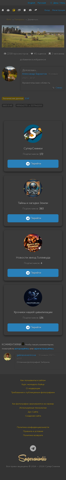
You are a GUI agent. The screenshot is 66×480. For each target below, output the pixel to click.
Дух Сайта (33, 412)
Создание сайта (33, 416)
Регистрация (58, 10)
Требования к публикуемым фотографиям (33, 392)
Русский (42, 3)
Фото (8, 19)
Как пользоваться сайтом (33, 380)
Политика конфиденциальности (33, 427)
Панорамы (19, 19)
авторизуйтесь (21, 348)
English (31, 3)
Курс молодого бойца (33, 384)
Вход (47, 10)
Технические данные (13, 98)
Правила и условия (33, 431)
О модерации (33, 388)
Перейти (36, 163)
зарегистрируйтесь (44, 348)
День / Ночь (59, 3)
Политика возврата (33, 435)
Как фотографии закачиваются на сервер (33, 404)
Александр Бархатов (34, 73)
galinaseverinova (26, 355)
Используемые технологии (33, 408)
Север (59, 87)
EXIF (27, 98)
